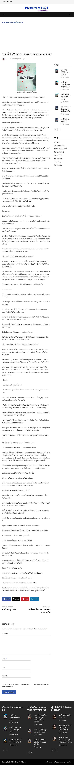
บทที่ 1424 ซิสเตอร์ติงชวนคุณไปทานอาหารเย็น (65, 740)
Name (4, 659)
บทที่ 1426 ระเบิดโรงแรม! (65, 716)
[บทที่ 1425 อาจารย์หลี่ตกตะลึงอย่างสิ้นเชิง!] (54, 725)
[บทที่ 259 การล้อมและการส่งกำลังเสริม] (57, 107)
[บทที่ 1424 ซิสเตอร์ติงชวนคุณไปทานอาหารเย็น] (54, 738)
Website (5, 676)
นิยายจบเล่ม (58, 165)
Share (7, 599)
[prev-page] (55, 129)
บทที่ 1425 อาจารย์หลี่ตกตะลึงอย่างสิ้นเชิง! (65, 727)
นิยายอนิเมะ (58, 155)
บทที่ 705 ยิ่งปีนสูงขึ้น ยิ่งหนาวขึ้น (40, 731)
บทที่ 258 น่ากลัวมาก (65, 120)
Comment (6, 633)
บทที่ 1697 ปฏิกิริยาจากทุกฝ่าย (65, 72)
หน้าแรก (57, 142)
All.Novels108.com (20, 762)
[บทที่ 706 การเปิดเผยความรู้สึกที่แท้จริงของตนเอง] (30, 715)
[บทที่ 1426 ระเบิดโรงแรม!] (54, 715)
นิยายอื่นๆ (57, 162)
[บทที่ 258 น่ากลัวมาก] (57, 119)
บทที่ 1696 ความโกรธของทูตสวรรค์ (65, 84)
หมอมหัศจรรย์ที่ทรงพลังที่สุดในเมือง (12, 22)
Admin (9, 59)
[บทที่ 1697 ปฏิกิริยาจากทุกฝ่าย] (57, 70)
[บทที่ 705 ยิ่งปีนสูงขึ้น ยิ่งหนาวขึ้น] (30, 730)
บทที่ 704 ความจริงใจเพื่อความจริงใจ (40, 742)
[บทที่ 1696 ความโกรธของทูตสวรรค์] (57, 82)
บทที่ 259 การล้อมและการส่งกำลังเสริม (65, 109)
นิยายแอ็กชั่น (58, 159)
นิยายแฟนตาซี (59, 152)
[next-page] (58, 129)
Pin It (26, 599)
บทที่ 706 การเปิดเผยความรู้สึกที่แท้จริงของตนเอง (40, 718)
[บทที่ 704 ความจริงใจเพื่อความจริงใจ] (30, 740)
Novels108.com (7, 2)
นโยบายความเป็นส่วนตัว (62, 762)
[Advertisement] (37, 37)
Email (4, 667)
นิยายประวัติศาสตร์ (60, 149)
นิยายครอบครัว (59, 145)
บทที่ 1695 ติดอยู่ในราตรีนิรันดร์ (66, 97)
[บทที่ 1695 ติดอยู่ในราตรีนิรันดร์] (57, 95)
